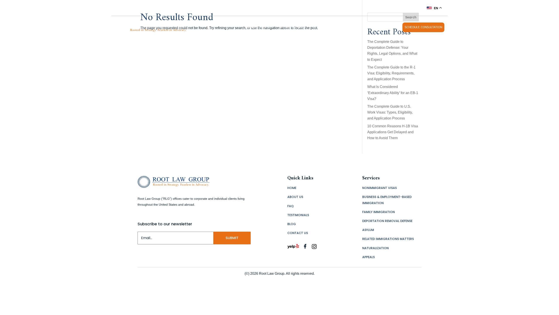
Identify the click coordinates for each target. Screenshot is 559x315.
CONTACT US (389, 27)
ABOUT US (295, 197)
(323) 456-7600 (408, 8)
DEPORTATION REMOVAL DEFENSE (387, 221)
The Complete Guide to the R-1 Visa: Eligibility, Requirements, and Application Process (391, 73)
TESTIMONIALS (365, 27)
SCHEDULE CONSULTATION (423, 27)
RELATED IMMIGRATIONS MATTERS (388, 239)
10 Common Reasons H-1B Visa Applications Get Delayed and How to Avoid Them (392, 132)
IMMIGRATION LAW (260, 27)
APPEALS (368, 257)
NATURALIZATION (375, 248)
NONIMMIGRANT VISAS (379, 188)
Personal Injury (294, 27)
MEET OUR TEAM (324, 27)
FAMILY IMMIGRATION (378, 212)
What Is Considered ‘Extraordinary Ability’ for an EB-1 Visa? (392, 92)
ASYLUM (368, 230)
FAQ (343, 27)
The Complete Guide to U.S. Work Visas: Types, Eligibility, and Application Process (390, 112)
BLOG (291, 224)
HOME (291, 188)
